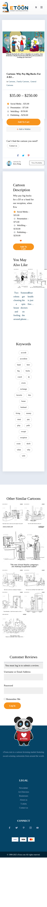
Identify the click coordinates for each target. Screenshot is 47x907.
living (18, 413)
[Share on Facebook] (18, 155)
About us (23, 800)
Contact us (13, 146)
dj (29, 377)
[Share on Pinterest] (28, 155)
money (28, 413)
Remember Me (13, 699)
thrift (28, 444)
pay (28, 419)
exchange (23, 389)
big (18, 371)
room (18, 444)
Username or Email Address (17, 671)
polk (28, 425)
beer (28, 365)
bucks (28, 371)
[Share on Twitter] (23, 155)
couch (20, 377)
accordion (23, 359)
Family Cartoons (23, 82)
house (23, 401)
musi (19, 419)
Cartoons (12, 82)
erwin (23, 383)
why (28, 450)
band (19, 365)
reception (23, 438)
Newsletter (23, 788)
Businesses (23, 796)
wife (23, 456)
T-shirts (23, 804)
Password (8, 685)
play (18, 425)
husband (23, 407)
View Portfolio (36, 163)
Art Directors (23, 792)
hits (29, 395)
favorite (19, 395)
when (19, 450)
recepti (23, 432)
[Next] (40, 40)
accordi (23, 353)
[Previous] (7, 40)
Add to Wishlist (24, 129)
